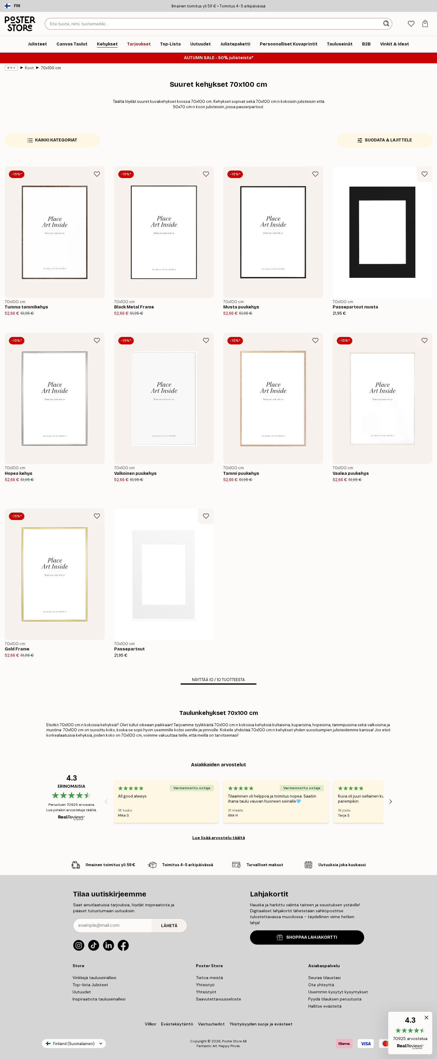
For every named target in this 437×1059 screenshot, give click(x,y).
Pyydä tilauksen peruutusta (334, 999)
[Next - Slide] (390, 801)
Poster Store (232, 1041)
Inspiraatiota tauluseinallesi (99, 999)
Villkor (150, 1024)
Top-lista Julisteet (90, 984)
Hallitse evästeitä (325, 1006)
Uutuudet (82, 992)
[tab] (411, 24)
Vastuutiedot (211, 1024)
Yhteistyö (205, 984)
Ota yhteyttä (321, 984)
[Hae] (386, 24)
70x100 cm (51, 67)
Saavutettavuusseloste (218, 999)
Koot (29, 67)
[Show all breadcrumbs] (11, 68)
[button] (410, 1033)
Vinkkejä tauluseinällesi (94, 977)
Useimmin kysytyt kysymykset (338, 992)
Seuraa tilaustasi (324, 977)
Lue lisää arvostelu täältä (218, 837)
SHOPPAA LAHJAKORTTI (311, 937)
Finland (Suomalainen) (74, 1043)
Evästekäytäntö (177, 1024)
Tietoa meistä (209, 977)
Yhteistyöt (206, 992)
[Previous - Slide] (106, 801)
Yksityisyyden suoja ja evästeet (261, 1024)
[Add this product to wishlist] (97, 174)
